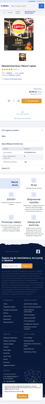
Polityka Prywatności (10, 310)
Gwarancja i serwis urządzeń (30, 328)
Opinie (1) (6, 168)
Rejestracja (40, 1)
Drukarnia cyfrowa (30, 352)
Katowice (6, 362)
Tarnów (6, 347)
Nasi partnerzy (8, 322)
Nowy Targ (7, 356)
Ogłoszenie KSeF (29, 318)
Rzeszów (6, 353)
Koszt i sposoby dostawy (32, 307)
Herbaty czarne (17, 12)
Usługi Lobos (29, 334)
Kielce (5, 359)
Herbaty (10, 12)
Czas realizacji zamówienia (29, 311)
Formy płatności (29, 321)
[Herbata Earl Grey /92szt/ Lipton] (19, 34)
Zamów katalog (29, 315)
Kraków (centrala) (9, 341)
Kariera (5, 313)
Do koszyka (33, 101)
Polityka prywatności (16, 391)
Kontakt (6, 334)
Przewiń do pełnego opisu (12, 79)
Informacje (8, 300)
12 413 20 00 (10, 381)
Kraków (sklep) (8, 344)
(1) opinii (15, 69)
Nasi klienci (7, 319)
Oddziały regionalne (10, 338)
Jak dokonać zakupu (31, 304)
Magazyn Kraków (9, 365)
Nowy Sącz (7, 350)
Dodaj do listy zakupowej (23, 118)
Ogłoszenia (7, 316)
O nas (5, 304)
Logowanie (31, 1)
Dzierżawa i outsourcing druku (32, 345)
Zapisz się (27, 266)
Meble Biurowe (29, 349)
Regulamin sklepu (9, 307)
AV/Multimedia (29, 341)
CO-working (28, 338)
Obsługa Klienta (30, 300)
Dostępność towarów (31, 324)
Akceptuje (22, 396)
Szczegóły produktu (10, 130)
